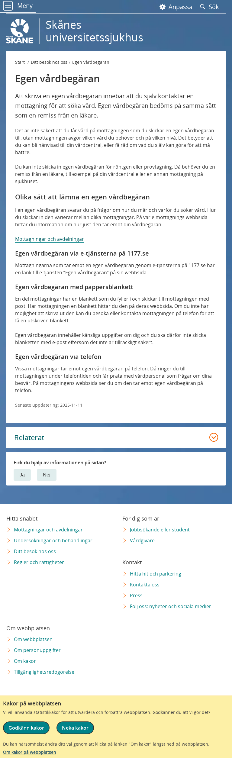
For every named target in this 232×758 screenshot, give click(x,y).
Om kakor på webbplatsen (29, 752)
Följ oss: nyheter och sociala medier (170, 606)
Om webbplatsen (33, 639)
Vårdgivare (142, 540)
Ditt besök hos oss (49, 62)
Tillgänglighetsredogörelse (44, 672)
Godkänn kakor (26, 727)
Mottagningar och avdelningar (49, 239)
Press (136, 595)
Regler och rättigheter (39, 562)
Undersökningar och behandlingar (53, 540)
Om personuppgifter (37, 650)
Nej (46, 474)
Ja (22, 474)
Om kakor (25, 661)
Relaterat (29, 437)
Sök (214, 6)
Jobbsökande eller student (160, 529)
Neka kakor (75, 727)
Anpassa (179, 7)
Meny (24, 6)
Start (20, 62)
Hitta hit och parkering (155, 573)
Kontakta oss (145, 584)
